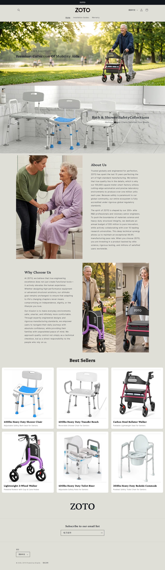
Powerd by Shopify (33, 563)
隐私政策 (45, 563)
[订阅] (101, 533)
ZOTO (24, 563)
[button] (18, 10)
